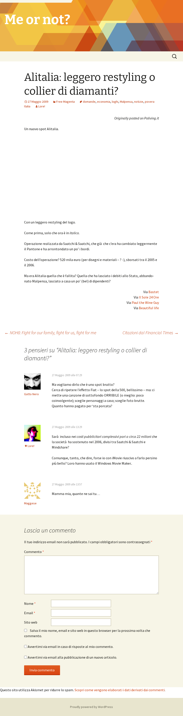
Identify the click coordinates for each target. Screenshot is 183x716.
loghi (115, 102)
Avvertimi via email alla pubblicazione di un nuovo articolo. (72, 657)
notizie (138, 102)
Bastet (153, 292)
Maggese (30, 503)
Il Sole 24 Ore (149, 297)
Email (29, 613)
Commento (34, 551)
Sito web (30, 622)
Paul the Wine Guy (145, 302)
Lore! (41, 106)
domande (89, 102)
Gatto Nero (31, 394)
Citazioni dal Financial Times (151, 332)
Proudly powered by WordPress (91, 707)
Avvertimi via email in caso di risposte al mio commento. (70, 646)
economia (103, 102)
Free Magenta (65, 102)
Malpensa (126, 102)
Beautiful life (149, 308)
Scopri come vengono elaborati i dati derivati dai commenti (120, 690)
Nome (30, 603)
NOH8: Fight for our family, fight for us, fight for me (50, 332)
